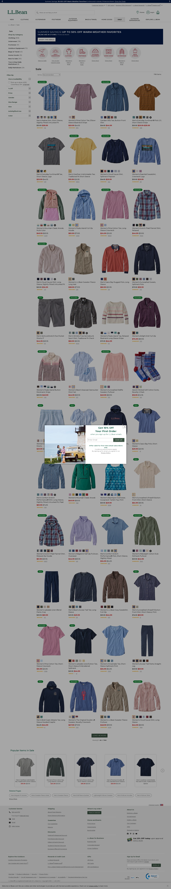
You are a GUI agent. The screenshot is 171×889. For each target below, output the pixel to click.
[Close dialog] (124, 427)
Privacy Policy (106, 453)
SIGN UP (118, 440)
